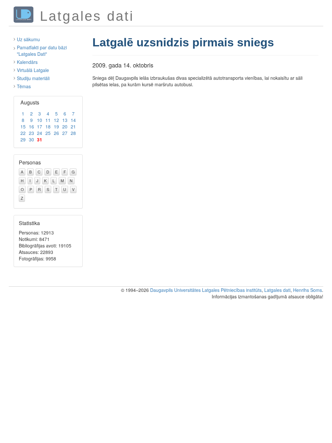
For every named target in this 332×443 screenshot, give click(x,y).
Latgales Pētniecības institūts (232, 290)
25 (48, 133)
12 (56, 120)
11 (48, 120)
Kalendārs (27, 62)
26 (56, 133)
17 (39, 126)
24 (39, 133)
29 (23, 139)
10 (39, 120)
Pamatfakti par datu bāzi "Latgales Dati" (42, 50)
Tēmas (24, 86)
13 (64, 120)
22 (23, 133)
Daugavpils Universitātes (175, 290)
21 (73, 126)
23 (31, 133)
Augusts (29, 102)
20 (64, 126)
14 (73, 120)
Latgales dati (277, 290)
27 (64, 133)
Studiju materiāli (33, 78)
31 (39, 139)
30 (31, 139)
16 (31, 126)
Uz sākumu (28, 39)
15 (23, 126)
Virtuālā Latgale (33, 70)
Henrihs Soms (307, 290)
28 (73, 133)
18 (48, 126)
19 (56, 126)
